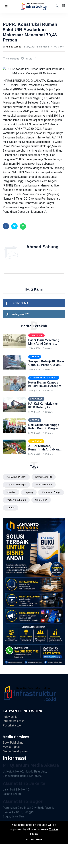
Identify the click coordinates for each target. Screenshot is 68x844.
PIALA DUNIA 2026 (16, 477)
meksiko (11, 492)
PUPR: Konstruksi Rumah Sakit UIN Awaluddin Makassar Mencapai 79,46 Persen (30, 32)
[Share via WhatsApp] (23, 226)
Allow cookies (34, 839)
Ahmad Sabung (13, 46)
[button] (6, 6)
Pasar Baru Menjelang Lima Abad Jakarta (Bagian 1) (43, 344)
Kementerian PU (43, 477)
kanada (11, 507)
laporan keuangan (16, 484)
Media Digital (11, 747)
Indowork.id (10, 716)
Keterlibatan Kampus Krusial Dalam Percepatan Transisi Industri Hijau (46, 386)
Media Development (15, 751)
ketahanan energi (51, 492)
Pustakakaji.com (13, 725)
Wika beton (41, 500)
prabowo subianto (16, 500)
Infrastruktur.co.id (13, 721)
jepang (29, 492)
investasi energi (44, 484)
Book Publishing (13, 742)
